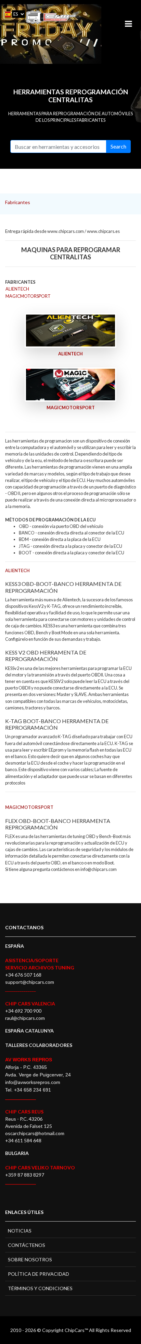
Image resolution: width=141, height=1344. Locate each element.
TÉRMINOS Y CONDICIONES (40, 1288)
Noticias (19, 1231)
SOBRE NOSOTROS (30, 1259)
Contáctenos (26, 1245)
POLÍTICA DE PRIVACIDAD (38, 1274)
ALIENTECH (17, 289)
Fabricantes (17, 202)
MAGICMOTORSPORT (28, 296)
